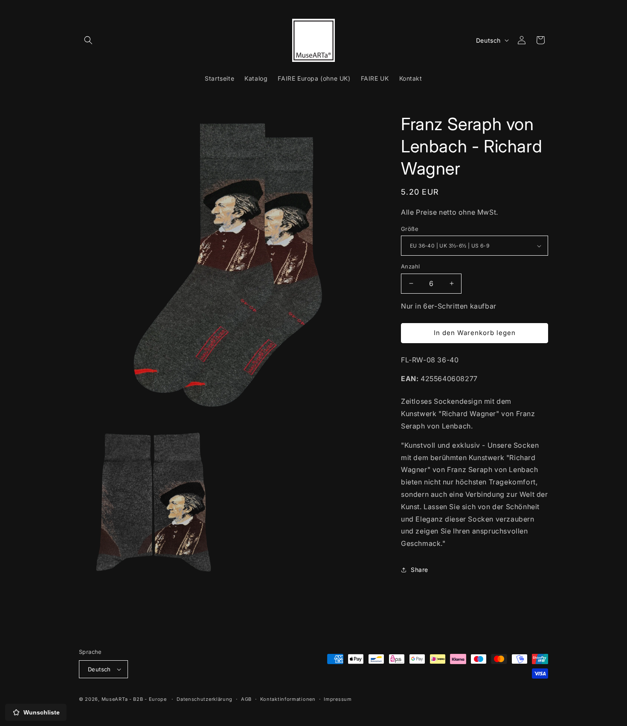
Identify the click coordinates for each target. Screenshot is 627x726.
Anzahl (410, 266)
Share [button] (419, 569)
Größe (409, 228)
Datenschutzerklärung (204, 699)
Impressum (337, 699)
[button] (88, 40)
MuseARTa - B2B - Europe (134, 699)
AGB (246, 699)
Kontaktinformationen (288, 699)
